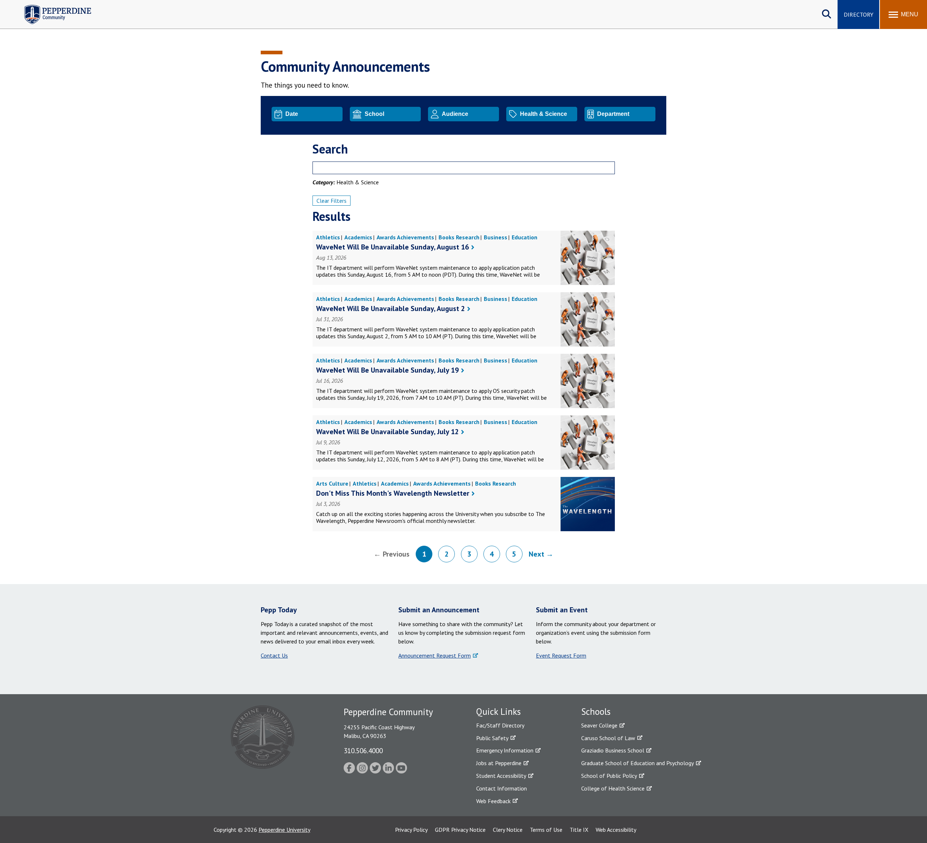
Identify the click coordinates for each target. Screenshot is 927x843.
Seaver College (599, 725)
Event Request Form (561, 655)
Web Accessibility (616, 829)
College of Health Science (613, 788)
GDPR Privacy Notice (460, 829)
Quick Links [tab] (498, 711)
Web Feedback (493, 801)
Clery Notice (508, 829)
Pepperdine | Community (52, 7)
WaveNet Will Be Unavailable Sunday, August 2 (390, 308)
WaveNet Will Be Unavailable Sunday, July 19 (387, 370)
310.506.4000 (363, 750)
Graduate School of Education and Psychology (637, 763)
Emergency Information (504, 750)
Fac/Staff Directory (500, 725)
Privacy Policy (411, 829)
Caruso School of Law (608, 738)
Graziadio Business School (612, 750)
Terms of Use (546, 829)
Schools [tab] (596, 711)
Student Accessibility (501, 775)
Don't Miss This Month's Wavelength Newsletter (392, 493)
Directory (858, 14)
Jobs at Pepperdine (498, 763)
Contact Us (274, 655)
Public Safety (492, 738)
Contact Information (501, 788)
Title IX (579, 829)
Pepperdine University (284, 829)
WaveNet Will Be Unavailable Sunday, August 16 (392, 247)
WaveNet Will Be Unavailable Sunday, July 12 (387, 431)
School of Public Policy (609, 775)
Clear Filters (331, 200)
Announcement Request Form (434, 655)
